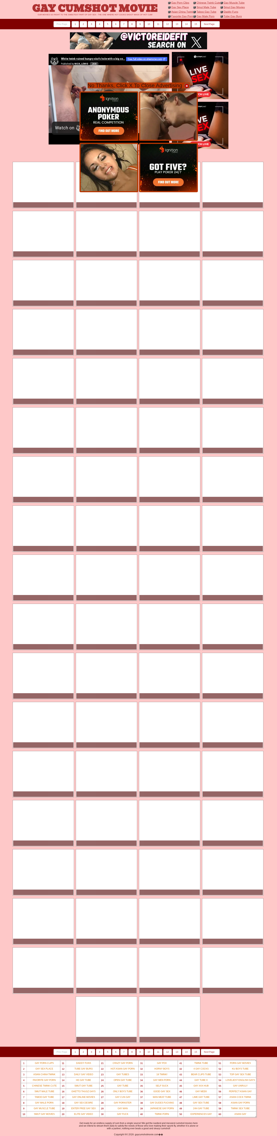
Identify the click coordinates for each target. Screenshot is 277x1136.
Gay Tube (114, 1085)
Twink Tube (193, 1063)
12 (167, 24)
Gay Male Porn (205, 16)
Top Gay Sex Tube (235, 1074)
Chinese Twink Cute (208, 2)
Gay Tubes (115, 1074)
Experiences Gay (195, 1114)
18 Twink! (154, 1074)
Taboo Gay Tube (206, 11)
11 (158, 24)
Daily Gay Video (77, 1074)
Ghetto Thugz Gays (79, 1091)
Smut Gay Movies (234, 7)
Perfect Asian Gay (235, 1091)
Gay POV (153, 1063)
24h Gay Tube (194, 1108)
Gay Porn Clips (180, 2)
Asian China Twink (182, 11)
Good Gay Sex (155, 1091)
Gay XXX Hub (194, 1085)
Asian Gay (232, 1114)
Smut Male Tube (206, 7)
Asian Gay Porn (234, 1102)
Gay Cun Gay (115, 1097)
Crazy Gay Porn (117, 1063)
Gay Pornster (116, 1102)
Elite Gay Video (77, 1114)
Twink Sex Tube (234, 1108)
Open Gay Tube (116, 1080)
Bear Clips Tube (195, 1074)
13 (177, 24)
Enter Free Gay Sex (79, 1108)
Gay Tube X (193, 1080)
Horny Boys (155, 1068)
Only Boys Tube (116, 1091)
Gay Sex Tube (194, 1102)
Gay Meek (193, 1091)
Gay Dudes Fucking (157, 1102)
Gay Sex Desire (77, 1102)
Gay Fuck (115, 1114)
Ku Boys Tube (234, 1068)
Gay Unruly (233, 1085)
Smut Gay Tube (77, 1085)
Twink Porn (154, 1114)
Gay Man (114, 1108)
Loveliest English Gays (237, 1080)
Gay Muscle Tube (234, 2)
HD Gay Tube (76, 1080)
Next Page (209, 24)
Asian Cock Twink (235, 1097)
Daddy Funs (231, 11)
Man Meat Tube (155, 1097)
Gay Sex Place (180, 7)
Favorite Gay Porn (182, 16)
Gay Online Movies (78, 1097)
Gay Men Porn (155, 1080)
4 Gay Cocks (194, 1068)
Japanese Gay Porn (157, 1108)
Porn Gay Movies (235, 1063)
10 (149, 24)
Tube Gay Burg (233, 16)
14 (186, 24)
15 (195, 24)
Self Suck (154, 1085)
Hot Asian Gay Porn (118, 1068)
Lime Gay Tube (194, 1097)
